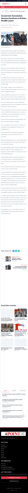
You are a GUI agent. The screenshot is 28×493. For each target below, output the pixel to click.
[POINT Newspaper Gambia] (17, 0)
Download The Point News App (8, 469)
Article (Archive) (7, 11)
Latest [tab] (5, 390)
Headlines (3, 445)
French (2, 452)
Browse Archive (14, 481)
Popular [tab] (14, 390)
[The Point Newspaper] (19, 0)
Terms (16, 490)
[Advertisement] (14, 232)
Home (2, 11)
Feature (2, 456)
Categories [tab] (22, 390)
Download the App (14, 477)
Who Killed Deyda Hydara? (7, 467)
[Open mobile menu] (25, 4)
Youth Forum (3, 457)
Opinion (2, 454)
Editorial (2, 448)
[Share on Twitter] (16, 251)
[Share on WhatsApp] (19, 251)
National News (4, 446)
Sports (2, 450)
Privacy (12, 490)
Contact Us (3, 465)
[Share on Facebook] (13, 251)
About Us (3, 463)
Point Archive (24, 0)
